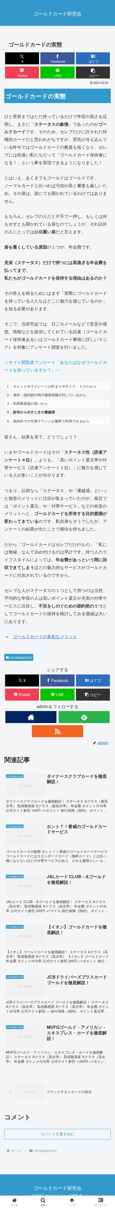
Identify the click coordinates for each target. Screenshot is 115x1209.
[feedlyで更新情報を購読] (84, 717)
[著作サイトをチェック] (30, 717)
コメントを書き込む (57, 1134)
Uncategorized (21, 657)
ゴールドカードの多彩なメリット (45, 636)
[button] (93, 72)
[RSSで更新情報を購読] (57, 731)
